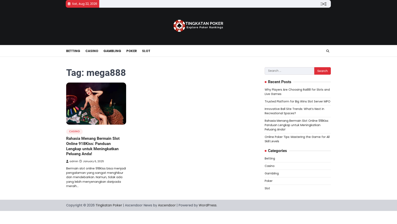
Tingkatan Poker (109, 205)
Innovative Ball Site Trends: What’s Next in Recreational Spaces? (294, 111)
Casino (91, 51)
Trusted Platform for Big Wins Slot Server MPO (297, 101)
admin (73, 161)
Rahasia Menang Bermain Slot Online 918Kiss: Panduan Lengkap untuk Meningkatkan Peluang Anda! (93, 146)
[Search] (328, 51)
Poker (131, 51)
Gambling (112, 51)
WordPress (207, 205)
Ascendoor (167, 205)
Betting (73, 51)
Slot (146, 51)
